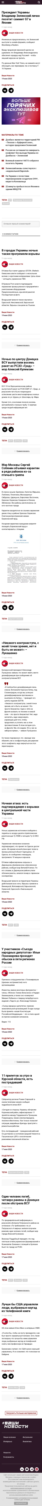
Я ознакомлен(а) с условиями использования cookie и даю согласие (22, 1499)
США (22, 1387)
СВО (25, 441)
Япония (6, 203)
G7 (10, 200)
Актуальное (27, 1437)
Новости (6, 1453)
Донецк (17, 441)
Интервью (7, 1441)
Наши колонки (9, 1437)
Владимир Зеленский (23, 200)
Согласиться (21, 1503)
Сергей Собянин (15, 619)
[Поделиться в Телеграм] (11, 90)
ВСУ (10, 441)
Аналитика (27, 1441)
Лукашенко (14, 779)
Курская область (16, 1172)
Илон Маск (13, 1387)
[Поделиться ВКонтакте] (5, 90)
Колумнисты (8, 1457)
